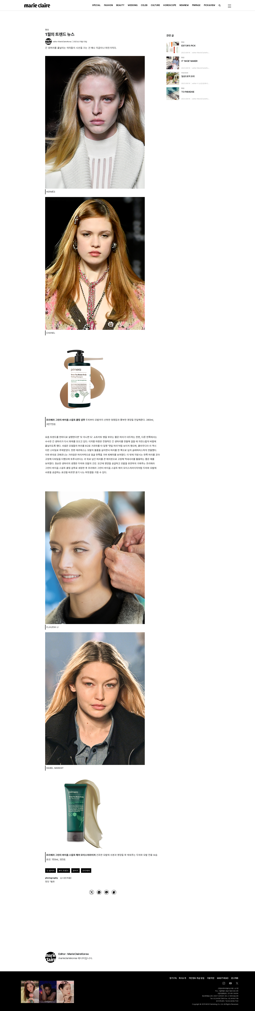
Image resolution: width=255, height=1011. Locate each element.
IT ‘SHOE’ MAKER (189, 61)
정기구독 (173, 978)
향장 (47, 29)
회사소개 (182, 978)
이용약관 (210, 978)
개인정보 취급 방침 (196, 978)
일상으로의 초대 (187, 76)
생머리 (75, 870)
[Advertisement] (102, 919)
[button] (220, 5)
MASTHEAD (222, 978)
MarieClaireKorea (64, 41)
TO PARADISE (187, 92)
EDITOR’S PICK (188, 45)
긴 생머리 (50, 870)
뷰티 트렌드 (64, 870)
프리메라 (86, 870)
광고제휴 (234, 978)
